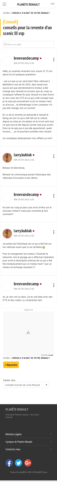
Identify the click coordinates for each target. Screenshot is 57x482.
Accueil (6, 13)
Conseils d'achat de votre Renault (31, 13)
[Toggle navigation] (4, 3)
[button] (7, 61)
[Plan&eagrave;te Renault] (17, 409)
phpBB (22, 472)
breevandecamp (26, 58)
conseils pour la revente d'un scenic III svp (27, 27)
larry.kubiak (23, 155)
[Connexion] (52, 3)
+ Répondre (11, 365)
